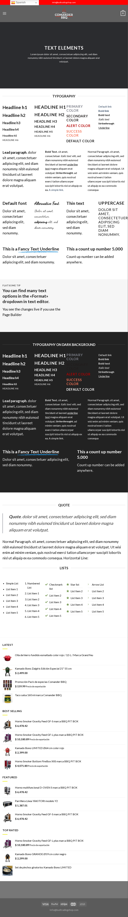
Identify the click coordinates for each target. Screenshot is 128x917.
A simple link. (56, 189)
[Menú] (4, 13)
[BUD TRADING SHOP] (64, 13)
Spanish (20, 2)
